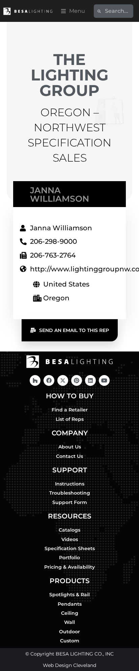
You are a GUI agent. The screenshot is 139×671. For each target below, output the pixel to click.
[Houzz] (35, 380)
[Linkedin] (90, 380)
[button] (73, 11)
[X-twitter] (62, 380)
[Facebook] (49, 380)
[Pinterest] (76, 380)
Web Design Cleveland (69, 665)
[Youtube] (104, 380)
